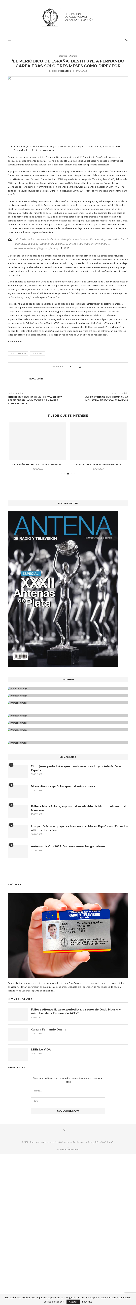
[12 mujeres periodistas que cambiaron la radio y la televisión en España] (18, 774)
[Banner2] (68, 698)
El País (19, 341)
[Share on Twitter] (80, 366)
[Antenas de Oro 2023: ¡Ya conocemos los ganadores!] (18, 854)
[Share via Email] (87, 366)
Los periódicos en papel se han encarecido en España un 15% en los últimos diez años (79, 831)
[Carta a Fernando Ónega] (18, 1037)
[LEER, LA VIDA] (18, 1057)
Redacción (65, 70)
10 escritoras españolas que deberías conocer (64, 789)
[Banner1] (68, 691)
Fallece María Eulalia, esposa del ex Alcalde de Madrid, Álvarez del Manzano (78, 811)
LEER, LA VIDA (41, 1052)
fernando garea (18, 353)
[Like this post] (73, 366)
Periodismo (37, 353)
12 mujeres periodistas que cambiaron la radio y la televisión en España (77, 771)
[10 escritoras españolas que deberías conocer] (18, 794)
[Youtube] (79, 1133)
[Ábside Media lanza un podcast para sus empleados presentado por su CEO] (98, 441)
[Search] (126, 40)
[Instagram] (72, 1133)
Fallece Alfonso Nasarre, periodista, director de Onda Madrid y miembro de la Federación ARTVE (76, 1014)
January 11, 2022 (59, 248)
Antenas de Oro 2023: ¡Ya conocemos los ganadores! (68, 849)
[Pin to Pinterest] (83, 366)
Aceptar (73, 1301)
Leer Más (87, 1302)
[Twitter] (64, 1133)
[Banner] (68, 705)
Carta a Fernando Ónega (48, 1032)
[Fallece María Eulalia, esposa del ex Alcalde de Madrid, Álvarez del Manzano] (18, 814)
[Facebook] (57, 1133)
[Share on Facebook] (77, 366)
